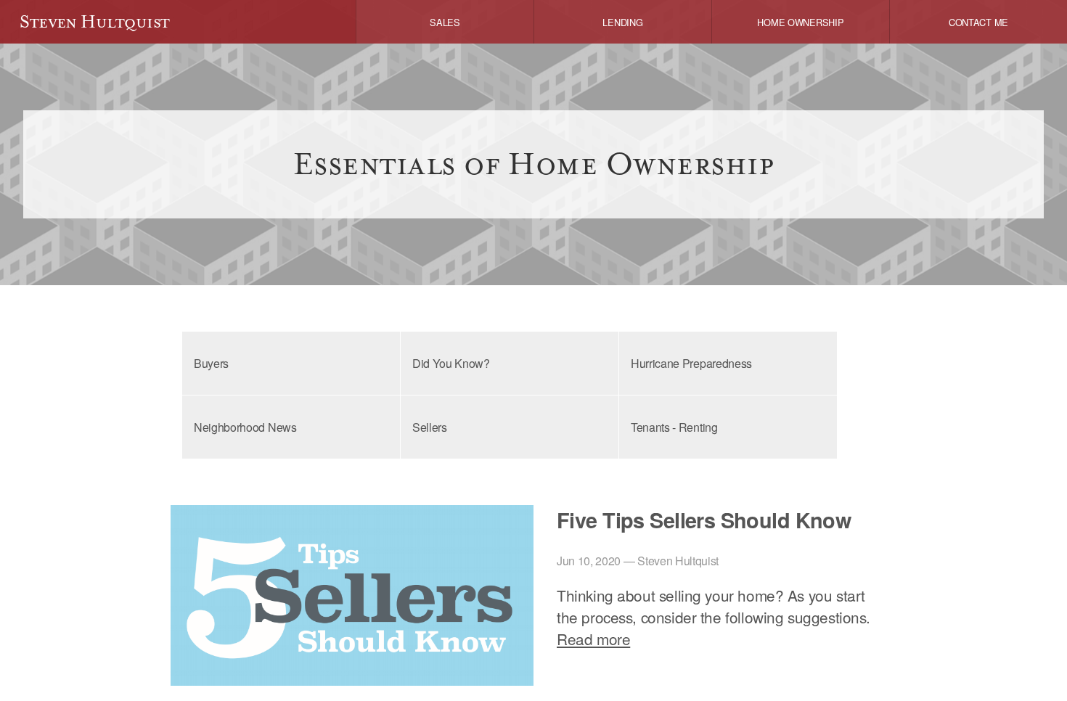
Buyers (211, 363)
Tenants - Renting (674, 427)
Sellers (429, 427)
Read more (593, 638)
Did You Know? (451, 363)
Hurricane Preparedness (691, 363)
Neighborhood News (245, 427)
